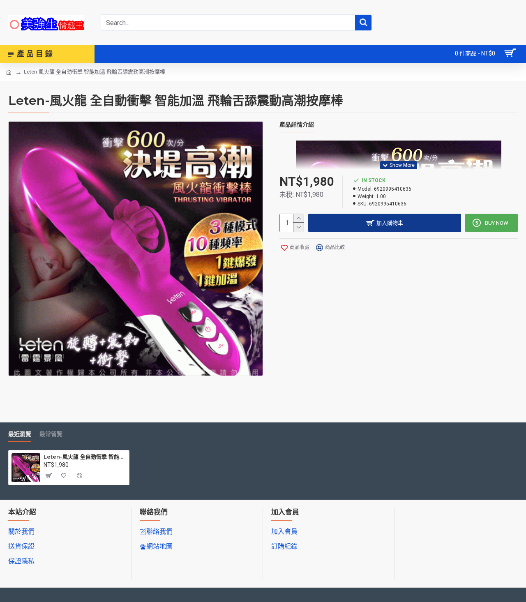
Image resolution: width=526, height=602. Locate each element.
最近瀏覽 (19, 434)
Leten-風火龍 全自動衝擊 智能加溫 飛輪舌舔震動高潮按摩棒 (85, 456)
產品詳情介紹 (296, 124)
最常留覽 (50, 434)
